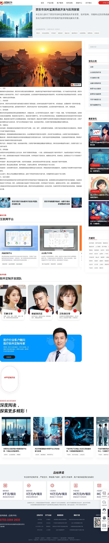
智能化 (91, 250)
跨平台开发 (39, 530)
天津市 (96, 268)
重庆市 (101, 268)
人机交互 (82, 454)
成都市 (101, 261)
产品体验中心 (55, 537)
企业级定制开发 (40, 29)
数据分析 (67, 33)
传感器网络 (83, 33)
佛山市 (97, 257)
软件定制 (69, 3)
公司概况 (48, 519)
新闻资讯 (48, 526)
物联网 (102, 257)
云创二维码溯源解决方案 (76, 523)
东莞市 (91, 253)
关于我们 (88, 3)
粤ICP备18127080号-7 (75, 539)
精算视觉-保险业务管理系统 (60, 519)
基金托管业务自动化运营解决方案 (76, 519)
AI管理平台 (50, 454)
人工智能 (98, 246)
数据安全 (105, 243)
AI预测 (18, 454)
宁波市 (91, 268)
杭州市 (102, 250)
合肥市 (101, 253)
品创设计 (43, 537)
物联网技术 (75, 33)
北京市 (91, 264)
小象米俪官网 (63, 537)
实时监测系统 (45, 33)
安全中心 (31, 539)
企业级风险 (12, 454)
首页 (42, 3)
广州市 (106, 253)
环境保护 (53, 33)
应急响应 (96, 33)
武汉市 (96, 253)
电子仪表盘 (75, 454)
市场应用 (91, 257)
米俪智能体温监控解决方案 (77, 526)
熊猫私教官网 (71, 537)
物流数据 (43, 454)
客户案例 (60, 3)
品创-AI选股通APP (60, 530)
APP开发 (40, 519)
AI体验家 (48, 537)
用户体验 (104, 246)
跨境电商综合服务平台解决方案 (77, 530)
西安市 (38, 33)
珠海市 (91, 261)
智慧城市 (60, 33)
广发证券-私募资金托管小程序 (60, 523)
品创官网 (37, 537)
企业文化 (48, 523)
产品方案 (50, 3)
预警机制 (90, 33)
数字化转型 (99, 243)
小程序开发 (39, 523)
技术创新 (91, 243)
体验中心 (79, 3)
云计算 (96, 264)
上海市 (101, 264)
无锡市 (96, 261)
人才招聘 (48, 530)
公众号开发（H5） (40, 526)
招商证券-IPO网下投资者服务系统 (60, 526)
